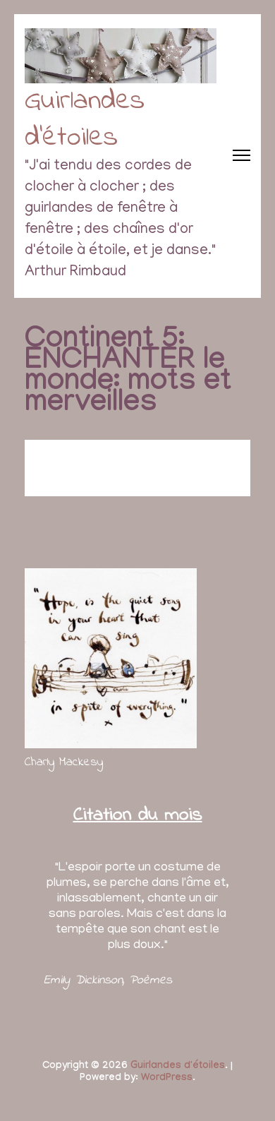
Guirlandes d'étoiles (85, 119)
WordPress (166, 1078)
